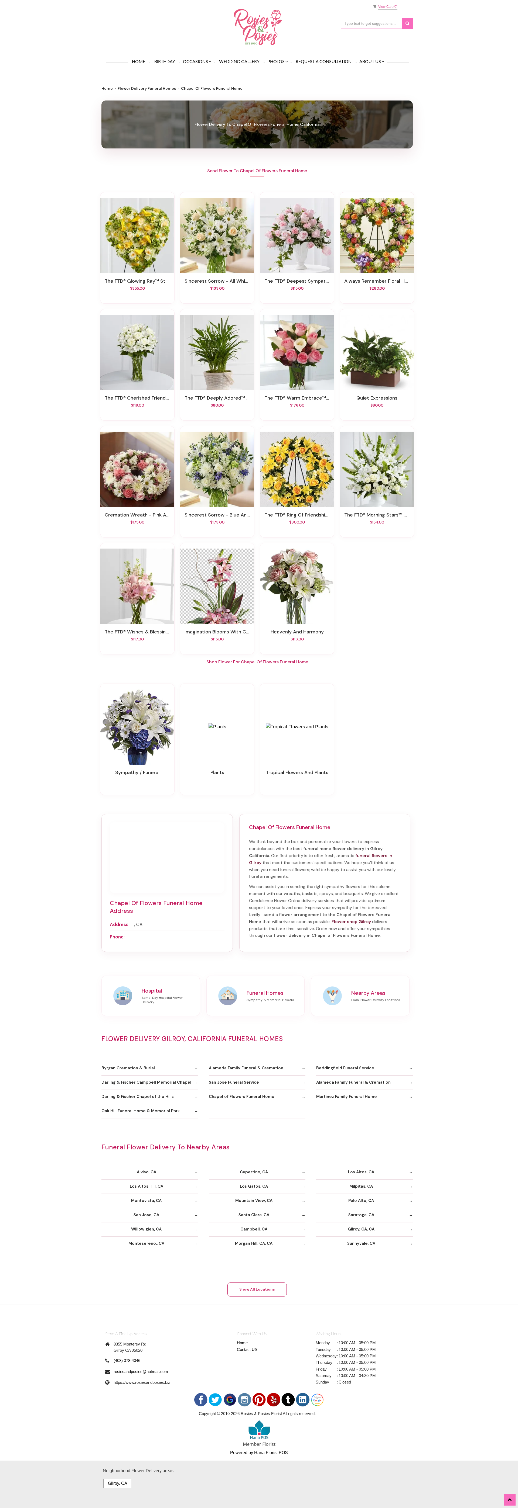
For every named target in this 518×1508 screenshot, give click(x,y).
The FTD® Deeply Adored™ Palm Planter (217, 398)
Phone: (117, 937)
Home (138, 62)
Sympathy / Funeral (137, 772)
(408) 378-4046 (127, 1360)
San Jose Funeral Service (234, 1082)
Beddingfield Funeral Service (345, 1068)
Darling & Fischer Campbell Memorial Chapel (146, 1082)
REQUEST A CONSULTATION (324, 62)
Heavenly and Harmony (297, 632)
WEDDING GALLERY (239, 62)
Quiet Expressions (376, 398)
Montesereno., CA (146, 1243)
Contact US (247, 1349)
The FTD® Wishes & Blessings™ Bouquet (137, 632)
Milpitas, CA (361, 1186)
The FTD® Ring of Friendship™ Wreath (297, 515)
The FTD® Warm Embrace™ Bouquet (297, 398)
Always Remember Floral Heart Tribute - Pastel (377, 281)
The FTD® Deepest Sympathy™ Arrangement (297, 281)
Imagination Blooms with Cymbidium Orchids (217, 632)
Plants (217, 772)
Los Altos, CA (361, 1172)
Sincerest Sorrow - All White (217, 281)
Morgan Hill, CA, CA (253, 1243)
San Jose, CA (146, 1215)
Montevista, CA (146, 1200)
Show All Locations (257, 1289)
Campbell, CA (253, 1229)
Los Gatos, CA (254, 1186)
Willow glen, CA (146, 1229)
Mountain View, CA (253, 1200)
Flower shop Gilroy (351, 921)
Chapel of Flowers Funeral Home (241, 1096)
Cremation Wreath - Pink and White (137, 515)
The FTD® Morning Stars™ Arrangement (377, 515)
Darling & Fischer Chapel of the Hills (137, 1096)
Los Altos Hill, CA (146, 1186)
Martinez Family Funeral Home (346, 1096)
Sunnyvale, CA (361, 1243)
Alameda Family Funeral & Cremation (246, 1068)
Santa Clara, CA (253, 1215)
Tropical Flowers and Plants (297, 772)
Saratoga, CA (361, 1215)
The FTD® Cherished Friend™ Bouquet (137, 398)
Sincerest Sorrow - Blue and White (217, 515)
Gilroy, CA (117, 1483)
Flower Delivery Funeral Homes (147, 88)
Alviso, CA (146, 1172)
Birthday (164, 62)
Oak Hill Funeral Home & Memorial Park (140, 1111)
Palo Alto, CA (361, 1200)
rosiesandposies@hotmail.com (141, 1371)
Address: (120, 924)
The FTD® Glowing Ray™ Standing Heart (137, 281)
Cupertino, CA (254, 1172)
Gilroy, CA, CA (361, 1229)
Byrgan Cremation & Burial (128, 1068)
